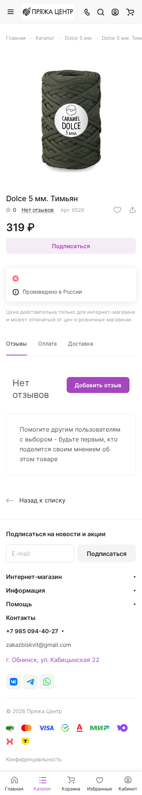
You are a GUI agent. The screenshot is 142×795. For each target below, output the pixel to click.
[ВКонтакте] (13, 681)
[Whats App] (47, 681)
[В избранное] (117, 210)
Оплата (47, 343)
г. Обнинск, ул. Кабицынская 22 (53, 660)
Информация (25, 590)
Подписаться (106, 553)
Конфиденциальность (34, 759)
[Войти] (115, 12)
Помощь (19, 604)
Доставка (80, 343)
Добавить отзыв (98, 385)
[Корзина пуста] (130, 12)
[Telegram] (30, 681)
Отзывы (16, 343)
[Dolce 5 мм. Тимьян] (71, 120)
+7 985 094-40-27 (32, 631)
